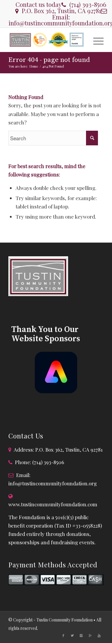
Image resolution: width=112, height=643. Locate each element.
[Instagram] (81, 635)
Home (34, 66)
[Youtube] (99, 635)
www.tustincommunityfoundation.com (52, 504)
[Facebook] (63, 635)
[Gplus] (90, 635)
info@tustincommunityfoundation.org (52, 483)
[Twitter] (72, 635)
